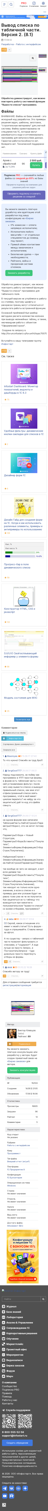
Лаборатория (14, 1317)
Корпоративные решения (21, 1333)
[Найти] (43, 1299)
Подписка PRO (10, 1389)
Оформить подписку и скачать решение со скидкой (24, 195)
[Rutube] (11, 1496)
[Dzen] (25, 1489)
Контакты (7, 1403)
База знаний (13, 1311)
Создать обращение (17, 1442)
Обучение (12, 1338)
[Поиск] (11, 4)
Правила (7, 1393)
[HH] (18, 1489)
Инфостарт (7, 344)
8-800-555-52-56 (13, 1432)
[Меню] (4, 4)
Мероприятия (14, 1354)
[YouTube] (4, 1496)
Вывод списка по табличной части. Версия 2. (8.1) (21, 30)
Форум (10, 1370)
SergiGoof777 (14, 770)
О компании (9, 1382)
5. (4, 967)
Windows (11, 1185)
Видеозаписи (14, 1360)
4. (5, 919)
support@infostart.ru (14, 1435)
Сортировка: (17, 744)
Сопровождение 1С (18, 1328)
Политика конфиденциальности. (19, 1466)
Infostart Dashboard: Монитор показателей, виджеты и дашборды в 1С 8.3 (21, 389)
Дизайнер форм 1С (15, 475)
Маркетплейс (14, 1344)
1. (3, 756)
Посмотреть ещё (23, 719)
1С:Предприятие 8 (16, 1169)
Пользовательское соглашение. (19, 1463)
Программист (14, 1153)
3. (4, 815)
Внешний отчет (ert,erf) (18, 1161)
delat (9, 967)
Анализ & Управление (19, 1322)
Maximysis (12, 756)
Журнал (11, 1306)
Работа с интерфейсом (18, 1145)
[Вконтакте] (11, 1489)
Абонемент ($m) (15, 1226)
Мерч (9, 1376)
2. (4, 770)
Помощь (7, 1396)
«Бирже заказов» (16, 1061)
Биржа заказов (15, 1365)
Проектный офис (16, 1349)
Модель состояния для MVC (20, 697)
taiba (11, 919)
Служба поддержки (18, 1410)
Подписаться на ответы (15, 733)
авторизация (24, 985)
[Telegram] (4, 1489)
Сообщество (9, 1386)
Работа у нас (9, 1400)
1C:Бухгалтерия (14, 1177)
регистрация (9, 985)
